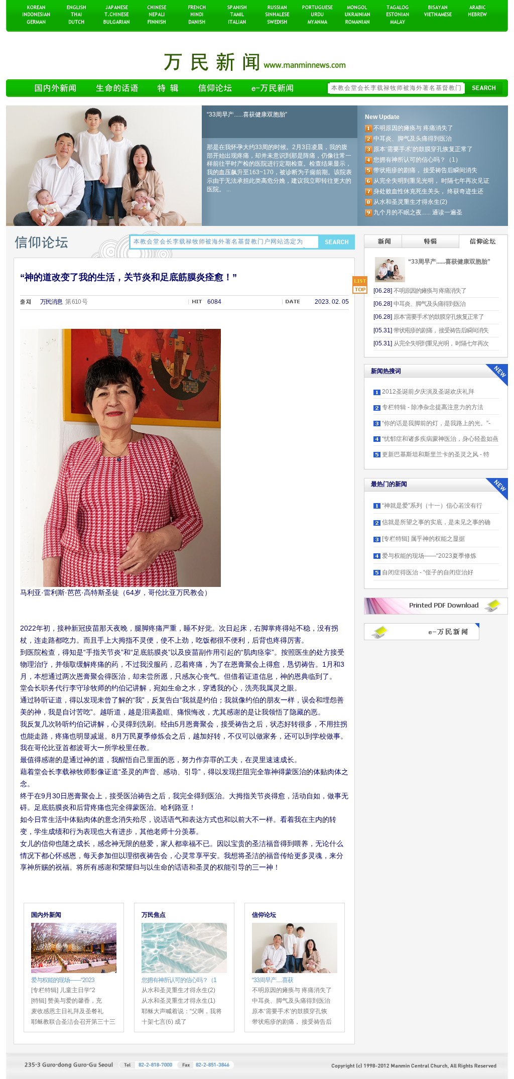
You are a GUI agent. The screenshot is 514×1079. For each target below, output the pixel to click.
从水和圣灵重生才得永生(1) (178, 1000)
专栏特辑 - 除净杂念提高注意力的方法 (432, 407)
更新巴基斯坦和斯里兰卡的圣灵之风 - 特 (435, 454)
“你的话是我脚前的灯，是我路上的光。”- (436, 423)
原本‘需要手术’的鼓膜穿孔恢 (289, 1011)
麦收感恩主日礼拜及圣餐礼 (67, 1011)
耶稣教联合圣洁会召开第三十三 (73, 1021)
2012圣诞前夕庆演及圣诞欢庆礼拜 (428, 391)
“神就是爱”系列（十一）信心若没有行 (432, 505)
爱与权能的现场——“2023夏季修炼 (429, 555)
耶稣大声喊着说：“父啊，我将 (182, 1011)
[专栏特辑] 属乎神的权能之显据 (423, 538)
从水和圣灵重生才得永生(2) (178, 990)
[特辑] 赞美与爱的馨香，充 (66, 1000)
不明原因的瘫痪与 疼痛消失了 (292, 990)
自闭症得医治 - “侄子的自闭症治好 (427, 572)
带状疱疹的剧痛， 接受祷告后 (292, 1021)
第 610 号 (76, 301)
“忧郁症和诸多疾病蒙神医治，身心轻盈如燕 (440, 438)
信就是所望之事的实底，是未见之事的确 (436, 522)
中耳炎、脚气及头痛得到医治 (291, 1000)
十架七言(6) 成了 (164, 1021)
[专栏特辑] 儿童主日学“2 (63, 990)
